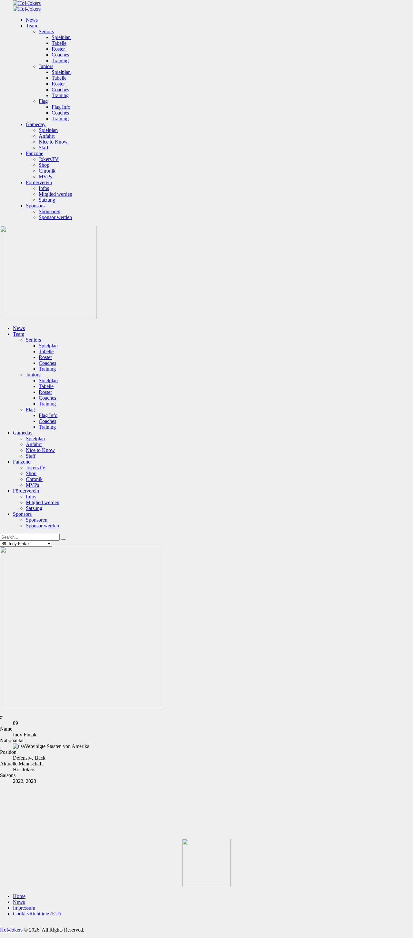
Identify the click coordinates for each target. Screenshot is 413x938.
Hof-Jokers (11, 930)
